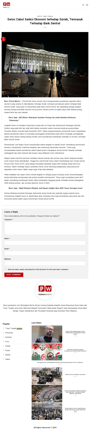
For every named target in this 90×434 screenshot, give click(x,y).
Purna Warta (14, 101)
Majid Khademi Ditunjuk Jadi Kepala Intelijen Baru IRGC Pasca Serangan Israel (50, 188)
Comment (8, 219)
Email (7, 249)
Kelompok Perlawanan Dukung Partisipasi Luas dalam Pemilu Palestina (75, 350)
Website (7, 259)
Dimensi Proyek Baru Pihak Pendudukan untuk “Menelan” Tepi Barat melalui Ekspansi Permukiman (75, 392)
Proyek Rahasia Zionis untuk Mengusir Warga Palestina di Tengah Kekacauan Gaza (75, 410)
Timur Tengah (48, 16)
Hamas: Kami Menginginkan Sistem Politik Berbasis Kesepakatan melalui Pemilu (75, 333)
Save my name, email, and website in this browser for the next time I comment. (38, 269)
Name (7, 238)
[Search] (83, 5)
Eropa (39, 16)
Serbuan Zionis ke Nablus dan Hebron (75, 374)
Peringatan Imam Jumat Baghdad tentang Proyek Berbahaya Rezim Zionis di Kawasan (60, 362)
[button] (87, 5)
